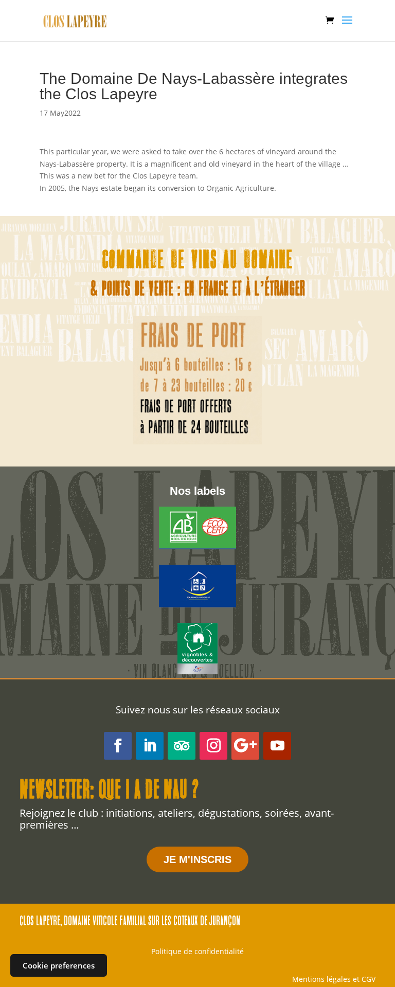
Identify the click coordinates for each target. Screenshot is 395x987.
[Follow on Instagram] (213, 746)
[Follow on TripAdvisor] (181, 746)
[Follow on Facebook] (118, 746)
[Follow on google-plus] (245, 746)
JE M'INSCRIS (197, 859)
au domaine (258, 261)
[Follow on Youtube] (277, 746)
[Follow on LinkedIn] (150, 746)
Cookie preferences (59, 965)
